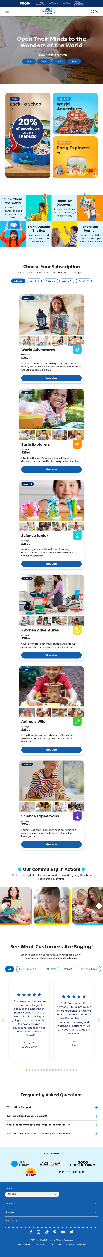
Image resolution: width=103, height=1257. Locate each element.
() (92, 11)
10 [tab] (53, 1070)
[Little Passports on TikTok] (47, 1232)
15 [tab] (68, 1070)
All (9, 969)
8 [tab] (47, 1070)
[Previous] (4, 906)
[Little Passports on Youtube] (63, 1232)
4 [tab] (35, 1070)
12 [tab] (59, 1070)
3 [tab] (32, 1070)
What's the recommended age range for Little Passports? (38, 1124)
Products (10, 1203)
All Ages (18, 281)
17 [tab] (73, 1070)
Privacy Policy (41, 1244)
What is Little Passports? (20, 1107)
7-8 (59, 61)
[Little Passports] (48, 11)
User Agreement (24, 1244)
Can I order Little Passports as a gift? (26, 1116)
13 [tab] (62, 1070)
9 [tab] (50, 1070)
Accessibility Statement (76, 1244)
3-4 (29, 61)
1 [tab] (26, 1070)
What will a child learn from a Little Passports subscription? (39, 1133)
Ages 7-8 (66, 281)
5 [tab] (38, 1070)
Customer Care (13, 1221)
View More (51, 378)
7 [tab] (44, 1070)
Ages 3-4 (34, 281)
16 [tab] (70, 1070)
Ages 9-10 (84, 281)
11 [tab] (56, 1070)
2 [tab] (29, 1070)
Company (10, 1212)
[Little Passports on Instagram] (38, 1232)
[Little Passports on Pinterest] (54, 1232)
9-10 (74, 61)
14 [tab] (65, 1070)
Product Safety (56, 1244)
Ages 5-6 (50, 281)
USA (14, 1194)
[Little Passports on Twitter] (71, 1232)
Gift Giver (50, 969)
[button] (27, 341)
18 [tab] (76, 1070)
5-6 (44, 61)
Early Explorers (27, 969)
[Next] (99, 906)
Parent (68, 969)
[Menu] (7, 11)
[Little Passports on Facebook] (31, 1232)
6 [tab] (41, 1070)
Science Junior (89, 969)
